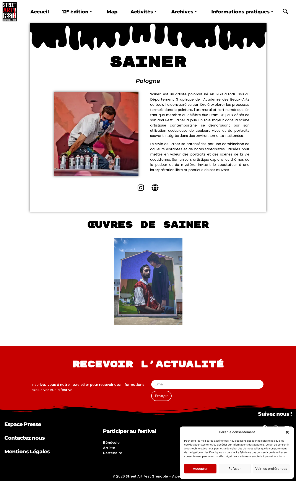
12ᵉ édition (75, 11)
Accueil (39, 11)
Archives (182, 11)
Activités (141, 11)
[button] (287, 432)
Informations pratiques (240, 11)
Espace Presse (22, 424)
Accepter (200, 469)
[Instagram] (141, 188)
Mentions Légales (27, 451)
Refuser (234, 469)
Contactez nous (24, 438)
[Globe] (155, 188)
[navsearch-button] (285, 12)
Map (112, 11)
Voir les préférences (271, 469)
